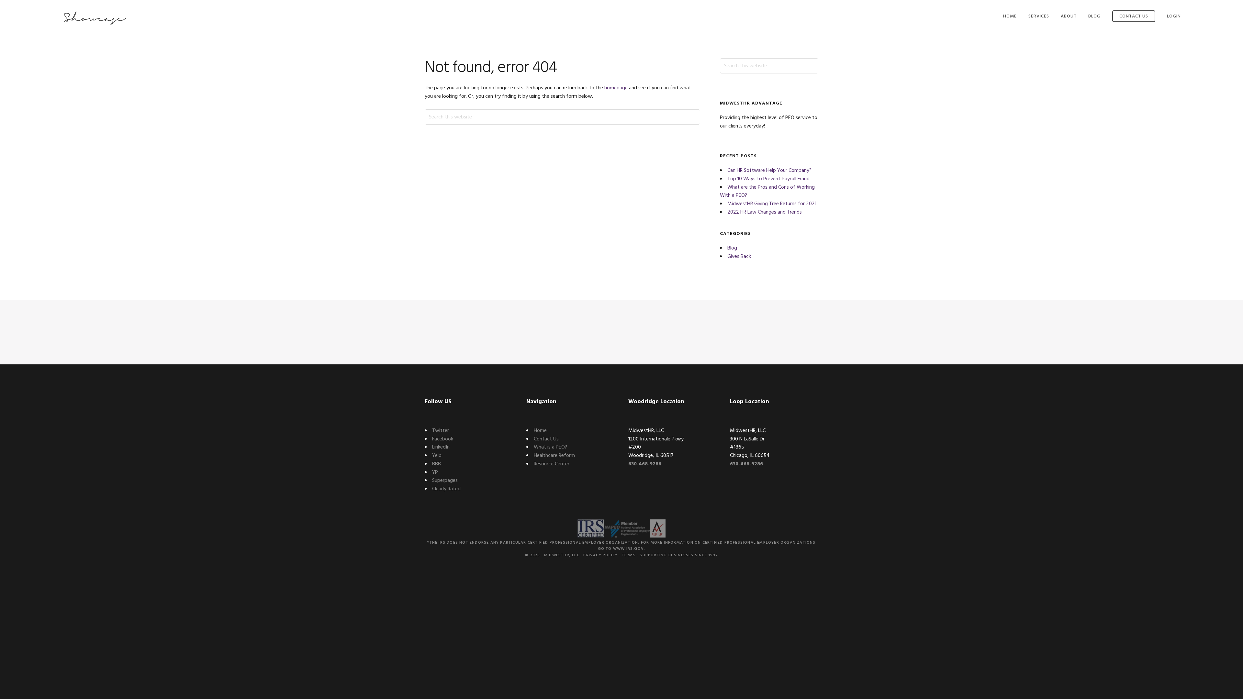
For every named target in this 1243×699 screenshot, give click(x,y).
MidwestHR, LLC (561, 555)
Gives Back (739, 256)
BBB (436, 464)
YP (435, 472)
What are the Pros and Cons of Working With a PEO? (767, 191)
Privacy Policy (600, 555)
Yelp (437, 455)
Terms (629, 555)
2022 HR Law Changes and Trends (764, 212)
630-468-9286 (644, 464)
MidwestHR (94, 18)
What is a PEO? (550, 447)
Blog (732, 248)
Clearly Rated (446, 489)
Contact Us (546, 439)
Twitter (440, 431)
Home (540, 431)
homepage (616, 88)
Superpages (445, 480)
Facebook (442, 439)
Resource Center (551, 464)
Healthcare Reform (554, 455)
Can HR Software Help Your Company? (769, 170)
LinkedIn (441, 447)
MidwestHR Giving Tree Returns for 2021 (771, 204)
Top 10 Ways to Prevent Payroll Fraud (768, 179)
